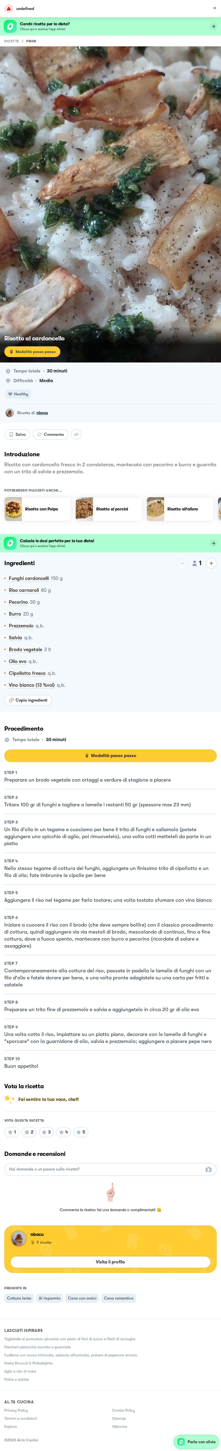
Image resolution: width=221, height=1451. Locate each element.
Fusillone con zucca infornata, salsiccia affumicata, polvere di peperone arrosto (70, 1355)
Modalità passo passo (36, 351)
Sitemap (119, 1418)
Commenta (54, 434)
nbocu (42, 412)
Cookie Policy (123, 1410)
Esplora (10, 1426)
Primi (31, 41)
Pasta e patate (16, 1379)
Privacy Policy (16, 1410)
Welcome (119, 1426)
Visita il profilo (110, 1262)
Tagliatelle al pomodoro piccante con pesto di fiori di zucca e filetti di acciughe (69, 1339)
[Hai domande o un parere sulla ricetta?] (105, 1169)
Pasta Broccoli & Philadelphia (28, 1363)
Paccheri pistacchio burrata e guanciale (37, 1347)
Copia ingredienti (31, 700)
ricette (11, 41)
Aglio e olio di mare (20, 1371)
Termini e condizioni (20, 1418)
